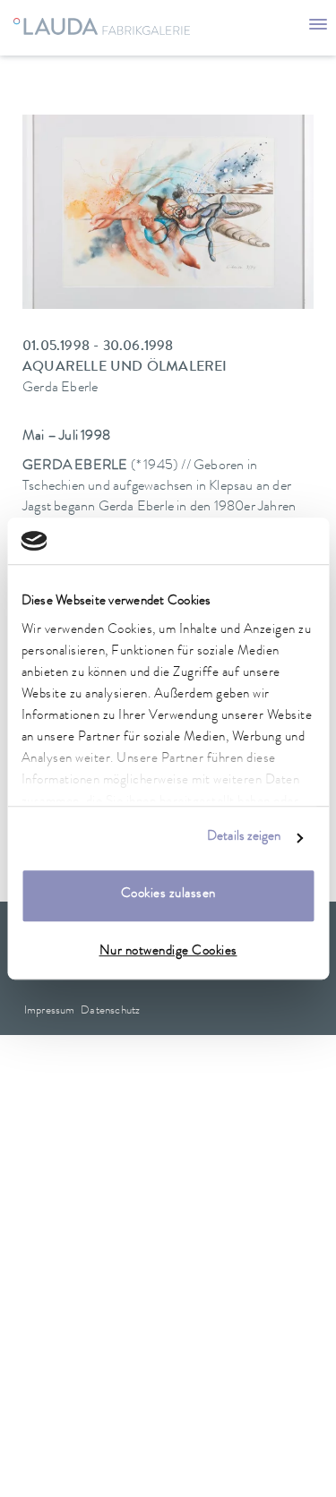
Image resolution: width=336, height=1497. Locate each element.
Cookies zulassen (168, 895)
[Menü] (318, 26)
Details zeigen (243, 837)
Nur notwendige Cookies (168, 952)
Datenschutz (110, 1011)
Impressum (49, 1011)
